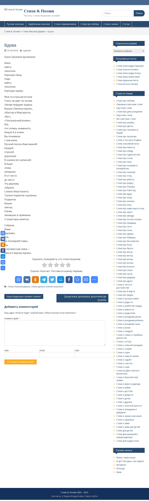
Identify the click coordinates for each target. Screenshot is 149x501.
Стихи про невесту (125, 147)
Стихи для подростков (127, 440)
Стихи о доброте (124, 394)
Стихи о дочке (123, 398)
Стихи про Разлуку (125, 186)
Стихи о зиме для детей (128, 427)
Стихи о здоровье (125, 419)
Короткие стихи (124, 115)
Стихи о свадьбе (124, 331)
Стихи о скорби (124, 348)
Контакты (56, 496)
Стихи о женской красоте (129, 405)
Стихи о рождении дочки (128, 316)
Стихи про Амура (124, 295)
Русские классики (15, 24)
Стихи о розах (123, 327)
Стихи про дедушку (125, 277)
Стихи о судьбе (124, 359)
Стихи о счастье (124, 363)
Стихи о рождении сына (128, 324)
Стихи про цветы (124, 126)
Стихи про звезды (125, 215)
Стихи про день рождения (129, 111)
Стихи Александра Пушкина (129, 65)
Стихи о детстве (124, 391)
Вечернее (121, 464)
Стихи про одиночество (128, 154)
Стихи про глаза (124, 270)
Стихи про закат (124, 212)
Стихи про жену (124, 197)
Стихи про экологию (126, 136)
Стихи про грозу (124, 273)
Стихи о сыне (123, 367)
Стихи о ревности (125, 309)
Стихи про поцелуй (125, 172)
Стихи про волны (124, 262)
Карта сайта (91, 496)
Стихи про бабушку (125, 237)
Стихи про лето (124, 226)
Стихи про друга (124, 281)
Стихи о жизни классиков (128, 416)
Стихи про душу (124, 194)
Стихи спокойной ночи (127, 143)
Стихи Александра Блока (128, 73)
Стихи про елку (123, 204)
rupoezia (27, 50)
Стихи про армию (125, 233)
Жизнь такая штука (125, 457)
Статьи (126, 24)
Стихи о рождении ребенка (129, 320)
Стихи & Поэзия (39, 11)
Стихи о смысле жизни (127, 356)
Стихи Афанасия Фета (127, 80)
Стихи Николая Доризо (19, 286)
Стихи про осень (124, 158)
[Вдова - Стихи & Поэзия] (77, 279)
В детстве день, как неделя (130, 461)
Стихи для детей (124, 430)
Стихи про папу (124, 161)
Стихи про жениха (125, 201)
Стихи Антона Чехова (127, 84)
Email (42, 350)
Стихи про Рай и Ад (125, 190)
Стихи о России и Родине (128, 140)
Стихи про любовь (90, 24)
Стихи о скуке (123, 352)
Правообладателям (73, 496)
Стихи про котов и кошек (128, 219)
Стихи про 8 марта (125, 291)
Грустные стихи (124, 108)
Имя (6, 350)
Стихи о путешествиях (127, 298)
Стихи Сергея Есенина (127, 69)
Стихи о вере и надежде (128, 384)
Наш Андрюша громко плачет (24, 296)
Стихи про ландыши (126, 223)
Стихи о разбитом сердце (129, 305)
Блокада (120, 468)
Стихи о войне (123, 387)
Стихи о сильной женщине (129, 345)
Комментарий (12, 318)
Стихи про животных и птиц (130, 208)
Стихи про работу (125, 179)
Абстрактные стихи (126, 118)
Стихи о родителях (125, 313)
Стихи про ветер (124, 255)
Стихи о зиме (123, 423)
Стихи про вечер (124, 259)
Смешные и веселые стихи (129, 104)
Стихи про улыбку (125, 122)
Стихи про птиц (124, 175)
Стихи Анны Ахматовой (128, 76)
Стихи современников (65, 24)
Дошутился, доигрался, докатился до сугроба (85, 298)
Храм (118, 472)
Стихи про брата (124, 248)
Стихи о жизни (111, 24)
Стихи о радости (124, 302)
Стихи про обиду (124, 151)
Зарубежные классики (39, 24)
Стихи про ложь (124, 230)
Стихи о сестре (123, 341)
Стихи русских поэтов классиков (47, 286)
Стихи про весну (124, 252)
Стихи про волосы (125, 266)
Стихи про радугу (124, 183)
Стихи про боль (124, 244)
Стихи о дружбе (124, 402)
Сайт (77, 350)
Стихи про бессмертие (127, 241)
